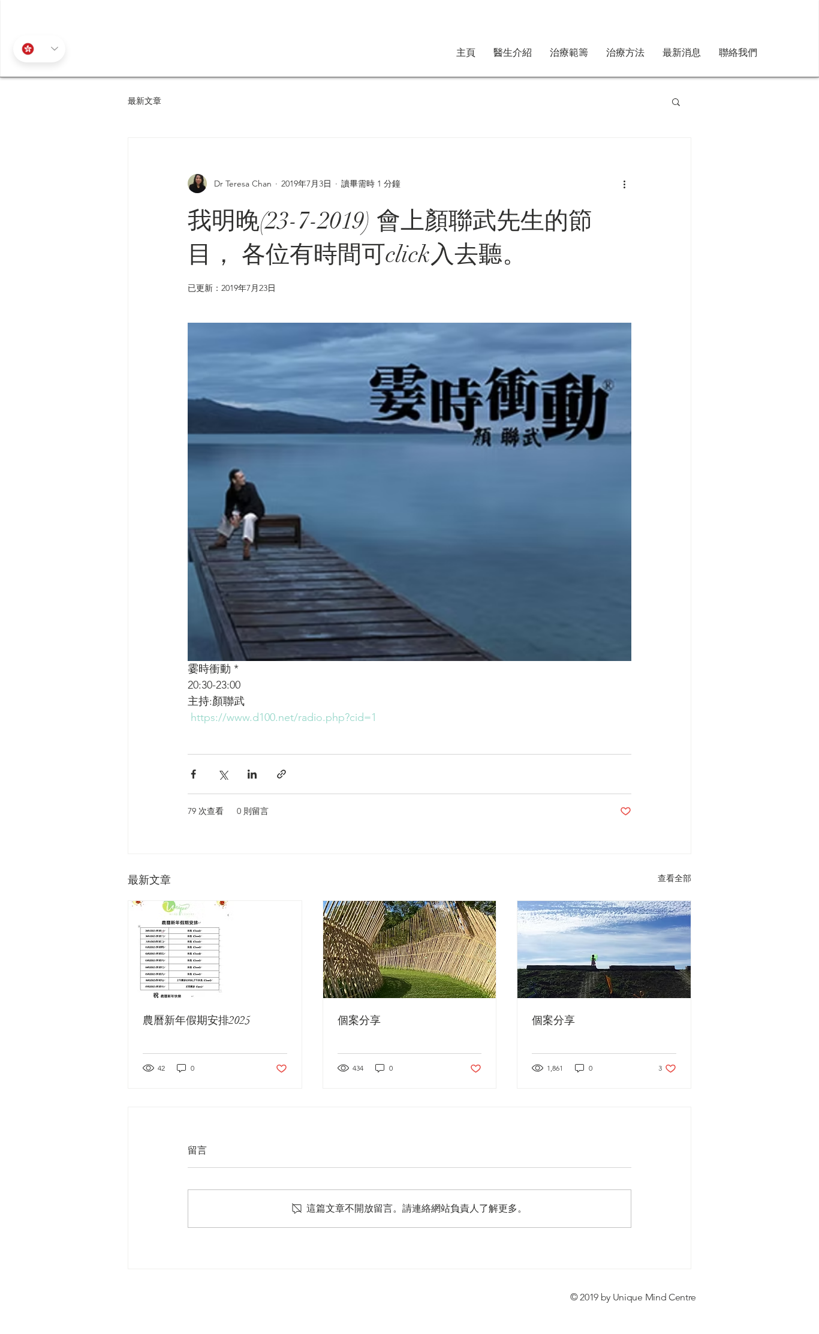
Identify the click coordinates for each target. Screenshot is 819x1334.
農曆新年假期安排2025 (197, 1020)
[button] (625, 53)
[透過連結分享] (281, 774)
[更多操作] (624, 183)
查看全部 (674, 878)
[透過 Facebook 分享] (193, 774)
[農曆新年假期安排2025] (215, 949)
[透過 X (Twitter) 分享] (222, 774)
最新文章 (144, 100)
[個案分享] (409, 949)
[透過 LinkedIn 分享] (252, 774)
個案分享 (359, 1020)
